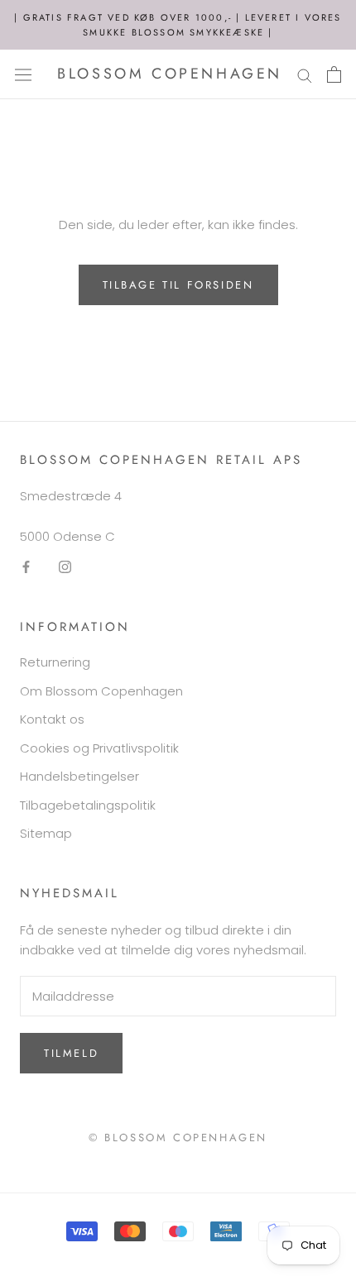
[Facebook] (26, 567)
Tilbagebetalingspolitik (88, 805)
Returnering (55, 662)
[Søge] (304, 74)
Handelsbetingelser (79, 776)
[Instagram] (65, 567)
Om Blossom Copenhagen (101, 691)
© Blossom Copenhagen (178, 1137)
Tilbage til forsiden (178, 285)
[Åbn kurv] (334, 74)
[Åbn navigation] (23, 74)
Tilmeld (71, 1053)
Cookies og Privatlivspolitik (99, 748)
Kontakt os (52, 719)
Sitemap (46, 833)
